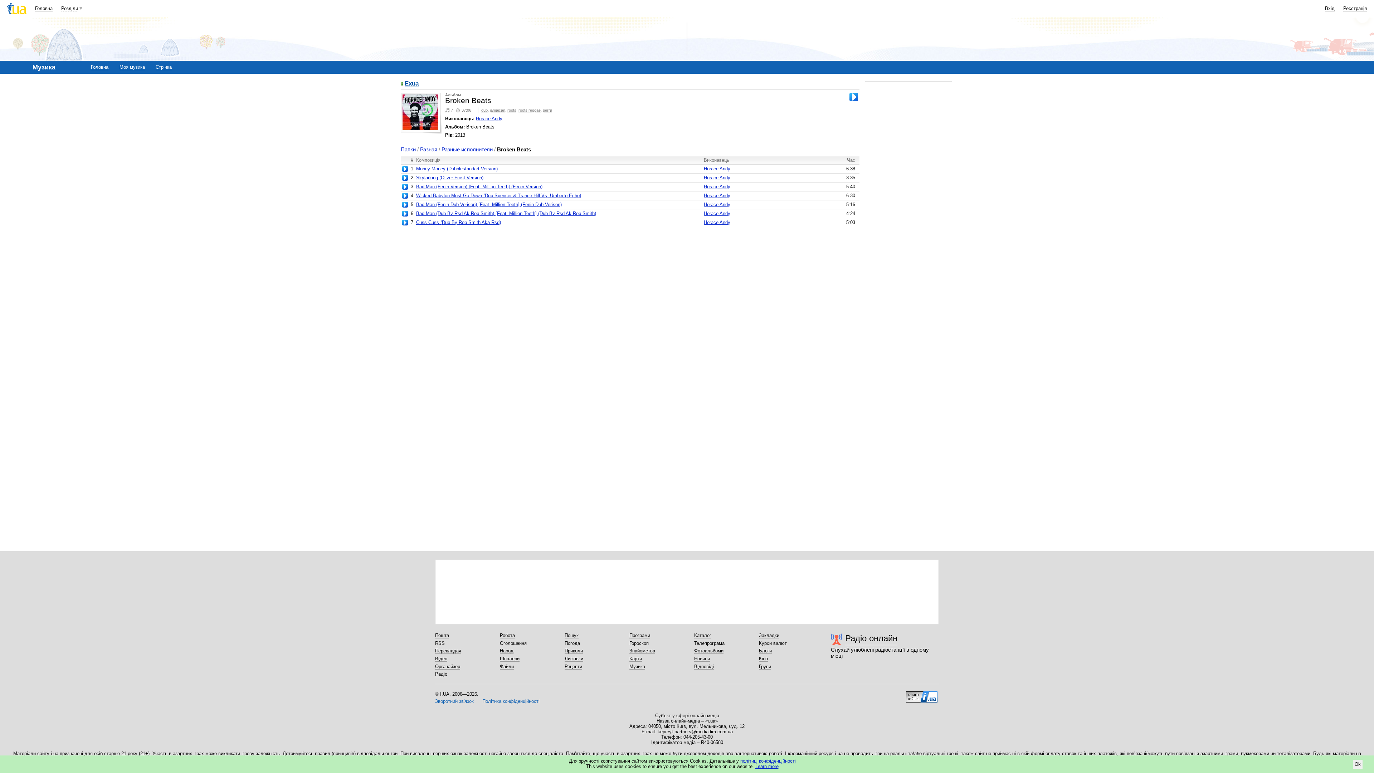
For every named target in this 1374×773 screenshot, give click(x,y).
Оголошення (513, 643)
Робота (507, 635)
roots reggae (529, 110)
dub (484, 110)
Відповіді (704, 666)
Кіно (763, 658)
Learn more (767, 766)
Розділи (69, 8)
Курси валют (773, 643)
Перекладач (448, 650)
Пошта (442, 635)
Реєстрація (1355, 8)
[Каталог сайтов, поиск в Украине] (921, 694)
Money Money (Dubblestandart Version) (457, 168)
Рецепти (573, 666)
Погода (572, 643)
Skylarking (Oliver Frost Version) (449, 177)
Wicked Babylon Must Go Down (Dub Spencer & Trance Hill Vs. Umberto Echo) (498, 195)
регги (547, 110)
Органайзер (447, 666)
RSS (440, 643)
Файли (507, 666)
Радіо (441, 674)
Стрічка (164, 67)
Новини (702, 658)
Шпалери (510, 658)
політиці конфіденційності (768, 761)
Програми (639, 635)
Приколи (574, 650)
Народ (506, 650)
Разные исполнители (467, 149)
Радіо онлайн (871, 638)
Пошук (572, 635)
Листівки (574, 658)
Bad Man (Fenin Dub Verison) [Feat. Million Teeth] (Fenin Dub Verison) (489, 204)
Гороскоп (639, 643)
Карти (635, 658)
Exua (412, 84)
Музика (637, 666)
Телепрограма (709, 643)
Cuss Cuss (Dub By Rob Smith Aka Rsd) (458, 222)
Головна (44, 8)
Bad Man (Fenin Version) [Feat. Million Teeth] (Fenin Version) (479, 186)
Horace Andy (489, 118)
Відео (441, 658)
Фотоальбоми (708, 650)
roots (511, 110)
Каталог (702, 635)
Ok (1358, 764)
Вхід (1330, 8)
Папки (408, 149)
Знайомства (642, 650)
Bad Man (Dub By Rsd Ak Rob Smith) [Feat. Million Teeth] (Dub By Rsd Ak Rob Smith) (506, 213)
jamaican (497, 110)
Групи (765, 666)
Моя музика (132, 67)
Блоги (765, 650)
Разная (428, 149)
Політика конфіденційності (511, 701)
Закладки (769, 635)
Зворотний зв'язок (454, 701)
